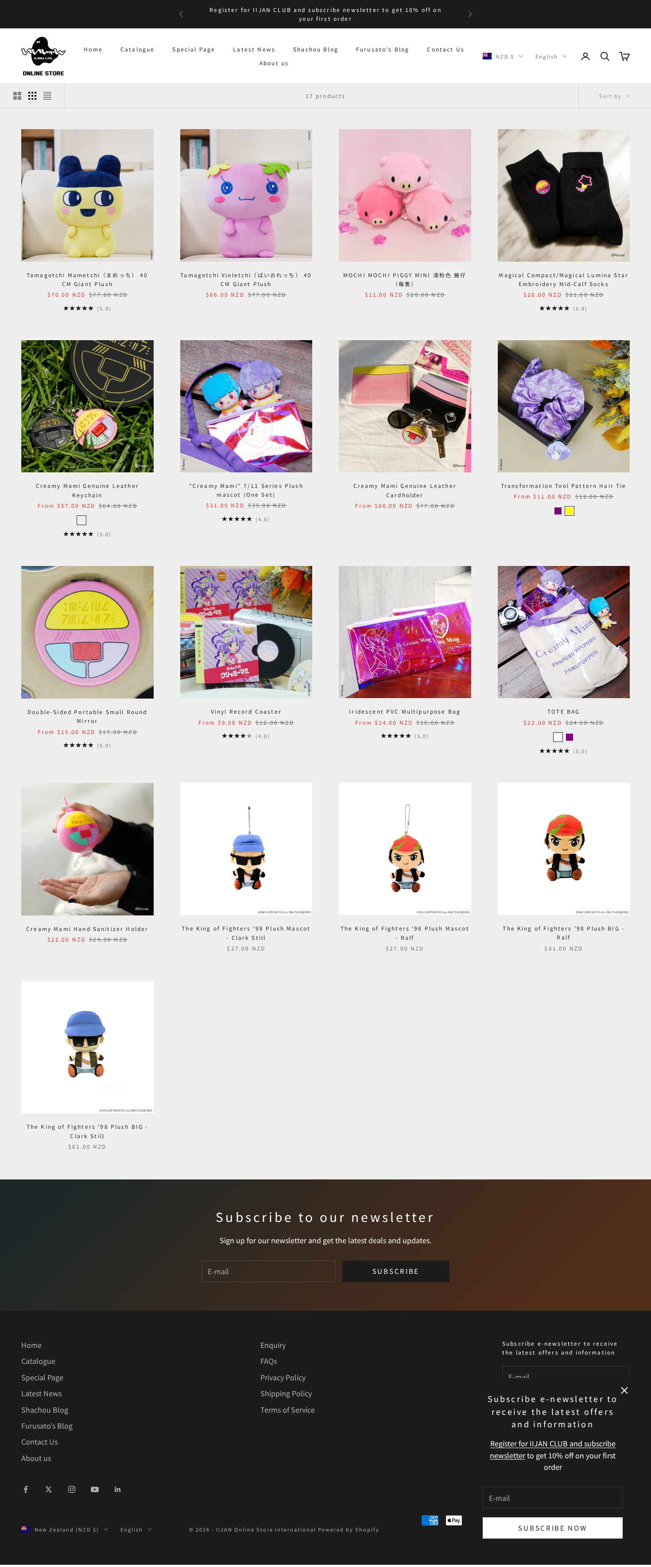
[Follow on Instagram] (71, 1489)
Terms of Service (287, 1409)
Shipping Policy (286, 1393)
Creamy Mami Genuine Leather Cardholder (405, 490)
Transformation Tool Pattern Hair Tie (564, 485)
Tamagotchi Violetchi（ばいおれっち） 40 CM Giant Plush (246, 279)
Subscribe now (552, 1527)
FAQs (268, 1360)
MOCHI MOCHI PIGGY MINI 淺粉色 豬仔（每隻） (405, 279)
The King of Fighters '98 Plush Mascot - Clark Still (246, 932)
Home (93, 49)
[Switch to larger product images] (17, 96)
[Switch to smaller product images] (32, 96)
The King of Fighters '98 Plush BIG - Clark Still (87, 1131)
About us (274, 63)
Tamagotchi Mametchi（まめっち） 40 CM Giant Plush (87, 279)
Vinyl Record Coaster (246, 711)
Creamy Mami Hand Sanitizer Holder (87, 928)
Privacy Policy (283, 1377)
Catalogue (137, 49)
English (546, 56)
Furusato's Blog (382, 49)
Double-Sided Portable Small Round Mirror (87, 716)
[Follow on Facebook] (25, 1489)
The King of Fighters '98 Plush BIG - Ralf (563, 932)
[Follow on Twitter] (48, 1489)
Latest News (254, 49)
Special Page (193, 49)
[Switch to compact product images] (47, 96)
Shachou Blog (315, 49)
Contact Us (446, 49)
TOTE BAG (563, 711)
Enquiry (273, 1344)
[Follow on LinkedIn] (117, 1489)
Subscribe (395, 1271)
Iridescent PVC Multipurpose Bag (405, 711)
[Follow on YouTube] (94, 1489)
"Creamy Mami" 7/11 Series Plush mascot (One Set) (246, 490)
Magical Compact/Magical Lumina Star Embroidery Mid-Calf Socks (563, 279)
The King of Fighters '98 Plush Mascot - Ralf (405, 932)
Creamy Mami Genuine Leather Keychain (87, 490)
